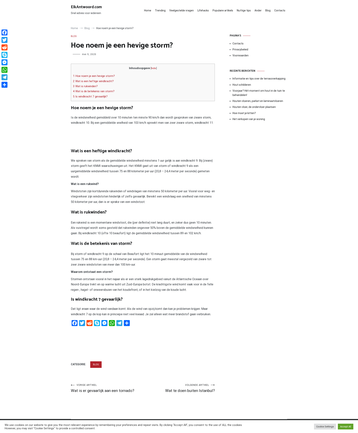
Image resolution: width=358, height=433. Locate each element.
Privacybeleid (240, 49)
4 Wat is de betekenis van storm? (93, 91)
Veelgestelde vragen (181, 10)
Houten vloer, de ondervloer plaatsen (254, 106)
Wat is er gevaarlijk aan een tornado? (102, 388)
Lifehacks (203, 10)
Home (147, 10)
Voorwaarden (241, 55)
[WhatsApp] (4, 70)
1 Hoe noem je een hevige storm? (94, 76)
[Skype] (4, 55)
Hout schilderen (242, 84)
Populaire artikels (223, 10)
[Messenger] (4, 62)
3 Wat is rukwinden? (85, 86)
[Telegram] (4, 77)
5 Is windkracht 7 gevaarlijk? (90, 96)
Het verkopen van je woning (249, 119)
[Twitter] (4, 40)
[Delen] (4, 84)
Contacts (279, 10)
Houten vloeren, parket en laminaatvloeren (258, 100)
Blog (268, 10)
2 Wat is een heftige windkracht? (93, 81)
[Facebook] (4, 32)
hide (153, 68)
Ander (258, 10)
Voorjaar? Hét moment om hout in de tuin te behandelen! (259, 92)
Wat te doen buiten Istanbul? (190, 388)
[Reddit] (4, 47)
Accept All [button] (345, 426)
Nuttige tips (244, 10)
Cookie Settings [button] (325, 426)
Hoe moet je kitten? (244, 113)
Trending (160, 10)
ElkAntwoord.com (86, 7)
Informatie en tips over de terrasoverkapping (259, 78)
